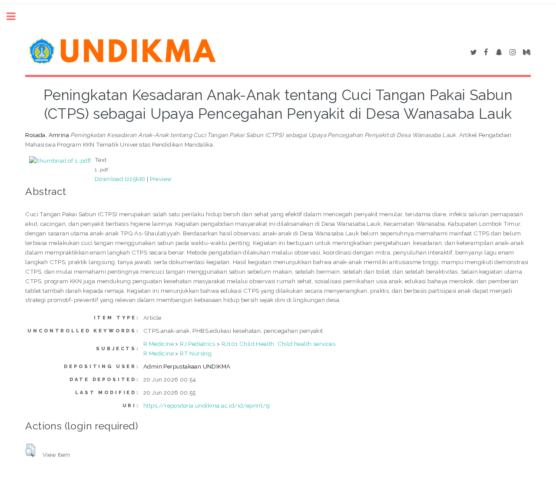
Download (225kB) (120, 178)
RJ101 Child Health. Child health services (278, 343)
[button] (30, 450)
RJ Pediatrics (197, 343)
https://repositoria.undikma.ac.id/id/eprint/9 (206, 405)
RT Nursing (196, 353)
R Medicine (158, 343)
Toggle (15, 16)
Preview (161, 178)
